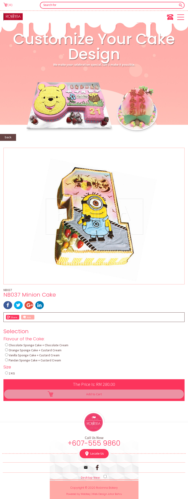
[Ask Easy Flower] (27, 317)
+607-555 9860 (94, 443)
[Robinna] (13, 16)
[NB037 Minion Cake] (94, 281)
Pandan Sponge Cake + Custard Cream (35, 360)
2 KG (12, 373)
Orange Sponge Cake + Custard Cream (35, 350)
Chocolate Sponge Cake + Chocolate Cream (38, 345)
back (8, 137)
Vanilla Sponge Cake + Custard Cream (34, 355)
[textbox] (109, 5)
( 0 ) (10, 5)
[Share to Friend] (12, 317)
